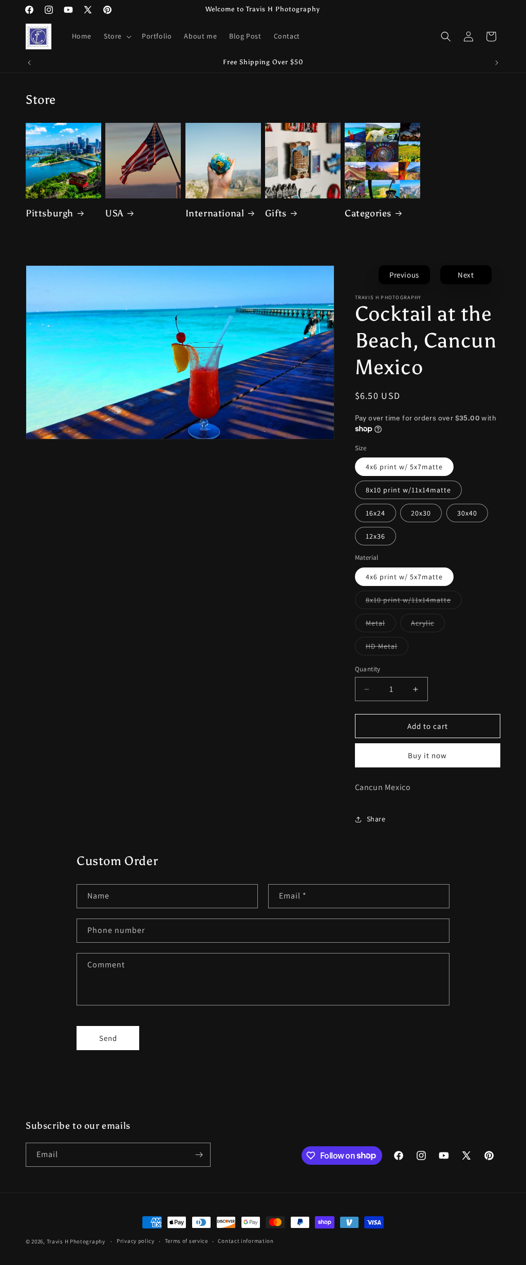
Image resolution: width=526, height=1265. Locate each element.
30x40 (467, 513)
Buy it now (427, 755)
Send (108, 1038)
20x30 (421, 513)
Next (466, 275)
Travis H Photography (76, 1241)
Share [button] (376, 818)
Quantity (368, 669)
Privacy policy (136, 1240)
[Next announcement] (496, 62)
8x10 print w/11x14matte (408, 489)
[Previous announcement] (29, 62)
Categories (368, 213)
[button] (117, 36)
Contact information (245, 1240)
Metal (381, 625)
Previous (404, 275)
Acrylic (428, 625)
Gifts (276, 213)
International (215, 213)
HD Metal (387, 648)
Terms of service (186, 1240)
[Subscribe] (198, 1155)
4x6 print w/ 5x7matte (404, 466)
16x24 (375, 513)
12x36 (375, 536)
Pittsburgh (49, 213)
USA (114, 213)
